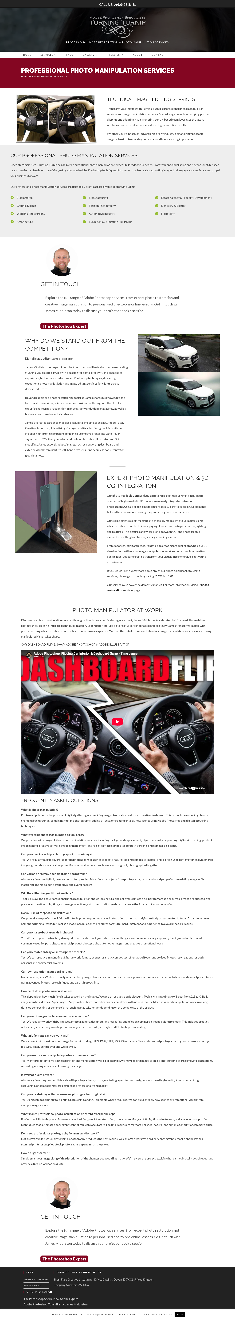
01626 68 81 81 (163, 576)
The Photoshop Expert (64, 326)
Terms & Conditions (36, 1279)
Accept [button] (179, 1314)
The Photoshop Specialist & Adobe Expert (51, 1299)
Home (24, 76)
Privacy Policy (33, 1285)
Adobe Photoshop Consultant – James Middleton (56, 1304)
